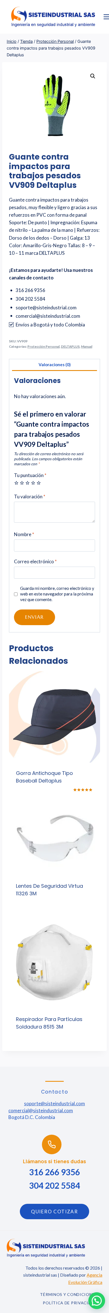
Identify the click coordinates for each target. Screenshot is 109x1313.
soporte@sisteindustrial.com (54, 1103)
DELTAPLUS (70, 346)
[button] (93, 76)
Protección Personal (43, 346)
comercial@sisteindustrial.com (40, 1110)
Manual (86, 346)
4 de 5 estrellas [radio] (33, 482)
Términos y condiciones (68, 1294)
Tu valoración (29, 496)
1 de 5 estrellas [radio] (16, 482)
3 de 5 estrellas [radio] (27, 482)
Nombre (24, 534)
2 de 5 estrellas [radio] (22, 482)
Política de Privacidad (70, 1302)
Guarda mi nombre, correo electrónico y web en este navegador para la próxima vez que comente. (57, 594)
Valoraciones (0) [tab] (55, 364)
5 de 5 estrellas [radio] (38, 482)
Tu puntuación (30, 475)
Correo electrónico (35, 561)
